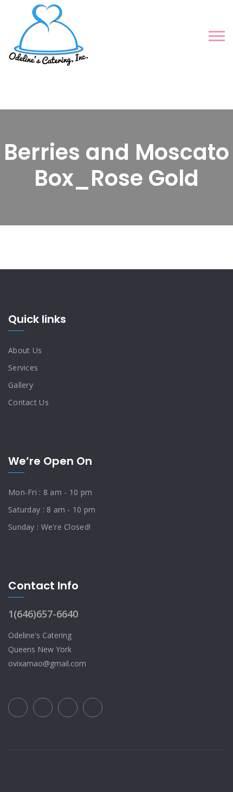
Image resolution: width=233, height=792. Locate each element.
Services (23, 367)
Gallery (20, 385)
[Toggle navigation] (217, 36)
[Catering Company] (48, 35)
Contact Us (28, 402)
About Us (25, 350)
